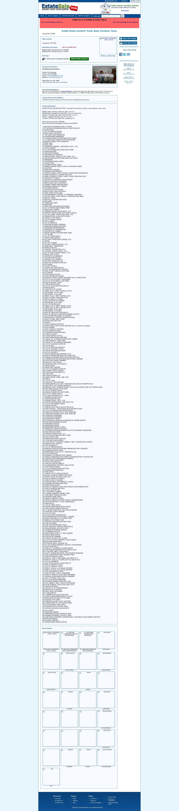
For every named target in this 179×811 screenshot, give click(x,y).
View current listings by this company (125, 22)
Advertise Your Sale (68, 15)
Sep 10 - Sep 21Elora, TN (128, 82)
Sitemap (75, 800)
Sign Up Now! (125, 10)
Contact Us (94, 798)
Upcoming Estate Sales (113, 803)
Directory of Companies (111, 799)
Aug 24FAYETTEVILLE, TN (128, 69)
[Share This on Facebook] (120, 55)
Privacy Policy (112, 797)
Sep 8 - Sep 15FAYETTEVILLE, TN (128, 77)
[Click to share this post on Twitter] (124, 55)
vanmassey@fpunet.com (55, 75)
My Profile (58, 798)
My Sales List (59, 800)
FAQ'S (74, 798)
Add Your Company (84, 15)
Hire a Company (53, 15)
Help (74, 802)
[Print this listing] (128, 44)
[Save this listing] (128, 39)
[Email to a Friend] (128, 55)
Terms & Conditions (96, 802)
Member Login (135, 1)
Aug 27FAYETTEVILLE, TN (128, 73)
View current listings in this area (52, 22)
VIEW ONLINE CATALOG (79, 59)
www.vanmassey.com (55, 77)
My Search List (59, 802)
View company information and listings (54, 82)
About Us (93, 800)
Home (42, 15)
